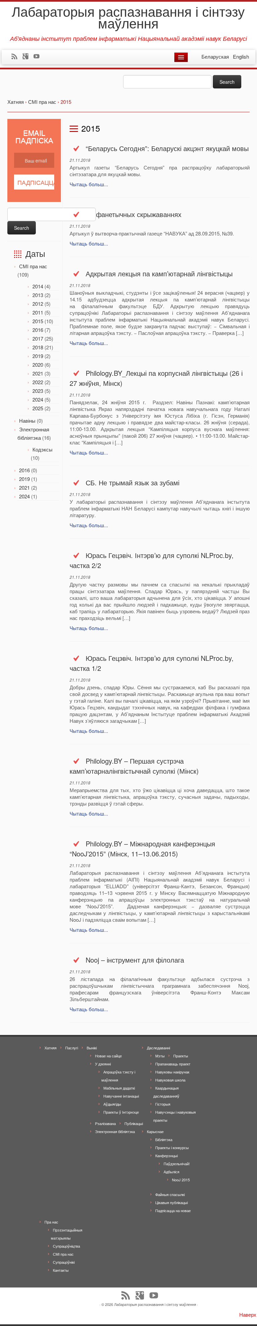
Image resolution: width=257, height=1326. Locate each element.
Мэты (160, 1055)
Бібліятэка (163, 1139)
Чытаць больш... (89, 184)
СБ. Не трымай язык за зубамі (132, 482)
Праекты (180, 1055)
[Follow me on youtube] (38, 57)
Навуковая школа (170, 1080)
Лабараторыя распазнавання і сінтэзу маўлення (128, 16)
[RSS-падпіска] (16, 57)
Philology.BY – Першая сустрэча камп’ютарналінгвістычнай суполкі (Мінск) (134, 766)
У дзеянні (103, 1063)
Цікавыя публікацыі (171, 1202)
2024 (37, 399)
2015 (37, 321)
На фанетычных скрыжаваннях (133, 214)
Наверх (247, 1314)
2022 (37, 382)
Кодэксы (42, 449)
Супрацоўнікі (64, 1262)
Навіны (27, 420)
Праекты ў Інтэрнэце (121, 1112)
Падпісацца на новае (173, 1210)
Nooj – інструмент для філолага (135, 960)
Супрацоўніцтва (66, 1246)
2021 (37, 373)
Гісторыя (162, 1104)
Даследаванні (158, 1047)
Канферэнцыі (166, 1155)
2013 (37, 294)
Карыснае (155, 1131)
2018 (37, 347)
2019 (37, 355)
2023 (37, 390)
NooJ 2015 (181, 1179)
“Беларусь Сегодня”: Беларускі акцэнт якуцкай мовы (167, 148)
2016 (37, 329)
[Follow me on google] (27, 57)
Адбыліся (171, 1171)
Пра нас (51, 1222)
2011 (37, 312)
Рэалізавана (105, 1123)
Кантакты (61, 1270)
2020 (37, 364)
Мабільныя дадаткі (119, 1088)
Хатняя (51, 1047)
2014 (37, 286)
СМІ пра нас (33, 266)
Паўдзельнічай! (177, 1163)
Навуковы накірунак (172, 1071)
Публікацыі (133, 1123)
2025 (37, 408)
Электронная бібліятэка (115, 1131)
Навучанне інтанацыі (121, 1096)
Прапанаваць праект (172, 1063)
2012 (37, 303)
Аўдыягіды (112, 1104)
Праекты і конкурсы (172, 1147)
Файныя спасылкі (170, 1194)
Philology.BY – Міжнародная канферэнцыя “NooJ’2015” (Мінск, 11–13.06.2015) (142, 848)
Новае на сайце (108, 1055)
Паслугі (71, 1047)
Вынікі (92, 1047)
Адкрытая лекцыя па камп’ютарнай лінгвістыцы (159, 273)
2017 (37, 338)
